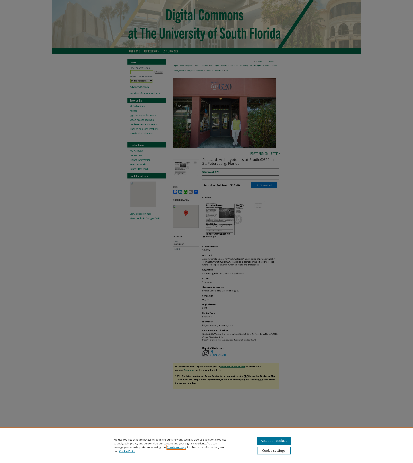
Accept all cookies (274, 440)
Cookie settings (176, 447)
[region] (206, 445)
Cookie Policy (127, 451)
